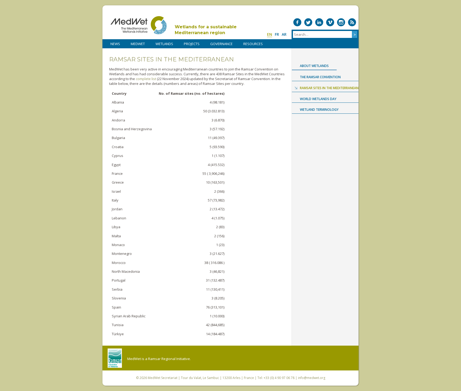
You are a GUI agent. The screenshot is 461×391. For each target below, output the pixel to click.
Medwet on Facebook (297, 22)
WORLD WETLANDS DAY (318, 99)
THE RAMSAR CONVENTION (320, 77)
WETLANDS (164, 43)
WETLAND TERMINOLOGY (319, 109)
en (269, 34)
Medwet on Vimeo (330, 22)
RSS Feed (352, 22)
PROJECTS (192, 43)
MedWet (138, 25)
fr (277, 34)
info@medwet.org (311, 378)
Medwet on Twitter (308, 22)
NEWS (115, 43)
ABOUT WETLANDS (314, 66)
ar (284, 34)
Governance (221, 43)
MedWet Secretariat (162, 378)
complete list (146, 78)
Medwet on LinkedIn (319, 22)
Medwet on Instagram (341, 22)
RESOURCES (253, 43)
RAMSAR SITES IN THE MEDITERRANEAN (329, 88)
